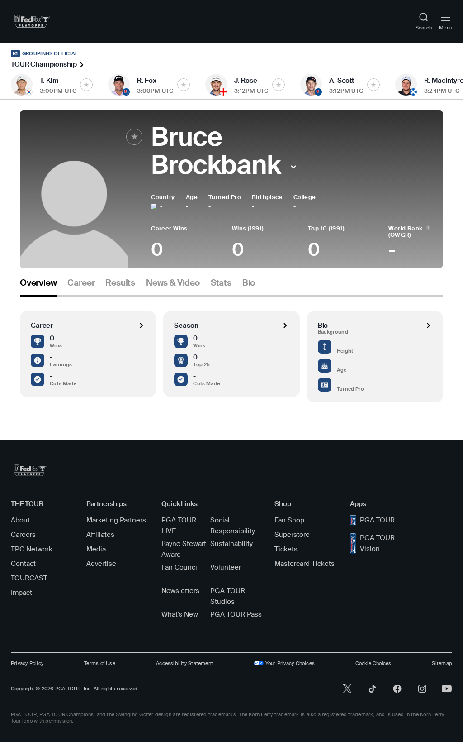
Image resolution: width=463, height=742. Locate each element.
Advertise (101, 563)
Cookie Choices (373, 663)
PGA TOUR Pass (236, 614)
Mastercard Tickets (304, 563)
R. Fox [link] (146, 80)
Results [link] (120, 283)
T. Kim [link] (49, 80)
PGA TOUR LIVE (178, 526)
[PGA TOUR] (30, 470)
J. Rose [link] (245, 80)
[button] (293, 166)
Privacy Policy (27, 663)
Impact (21, 592)
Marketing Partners (116, 520)
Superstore (292, 534)
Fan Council (180, 567)
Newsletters (180, 590)
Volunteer (225, 567)
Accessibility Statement (184, 663)
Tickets (286, 549)
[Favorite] (134, 137)
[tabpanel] (231, 349)
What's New (179, 614)
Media (96, 549)
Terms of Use (99, 663)
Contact (23, 563)
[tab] (38, 286)
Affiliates (100, 534)
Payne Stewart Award (183, 549)
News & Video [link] (173, 283)
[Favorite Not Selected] (86, 84)
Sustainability (231, 543)
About (20, 520)
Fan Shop (289, 520)
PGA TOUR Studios (227, 596)
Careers (23, 534)
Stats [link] (221, 283)
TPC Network (31, 549)
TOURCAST (29, 578)
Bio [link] (248, 283)
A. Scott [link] (341, 80)
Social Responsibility (232, 526)
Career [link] (80, 283)
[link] (32, 21)
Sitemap (442, 663)
